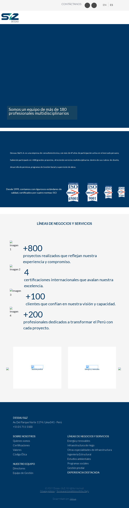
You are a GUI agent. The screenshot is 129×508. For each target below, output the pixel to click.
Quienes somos (21, 440)
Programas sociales (78, 463)
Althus (73, 498)
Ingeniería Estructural (79, 454)
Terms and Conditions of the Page (72, 491)
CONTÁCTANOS (71, 4)
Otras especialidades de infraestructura (89, 449)
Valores (17, 449)
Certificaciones (21, 445)
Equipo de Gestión (23, 472)
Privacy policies (47, 491)
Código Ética (20, 454)
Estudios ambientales (79, 458)
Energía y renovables (78, 440)
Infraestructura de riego (80, 445)
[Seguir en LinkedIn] (87, 5)
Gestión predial (75, 467)
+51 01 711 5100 (23, 426)
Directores (19, 468)
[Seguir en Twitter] (94, 5)
